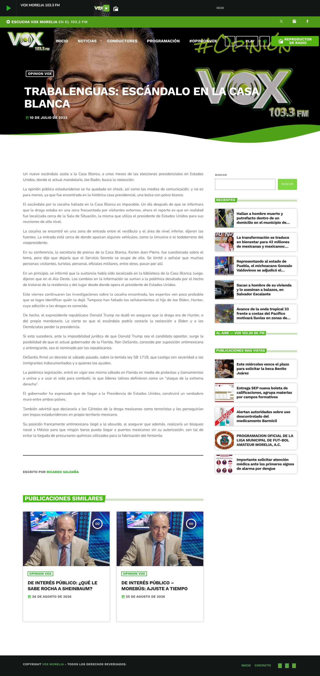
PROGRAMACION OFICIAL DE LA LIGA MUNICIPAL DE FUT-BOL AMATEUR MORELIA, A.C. (265, 440)
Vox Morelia (53, 664)
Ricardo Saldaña (63, 472)
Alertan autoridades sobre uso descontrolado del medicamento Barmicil (263, 416)
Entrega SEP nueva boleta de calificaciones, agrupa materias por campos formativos (264, 392)
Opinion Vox (40, 74)
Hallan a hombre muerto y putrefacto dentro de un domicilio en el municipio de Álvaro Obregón (261, 220)
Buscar (221, 175)
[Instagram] (294, 22)
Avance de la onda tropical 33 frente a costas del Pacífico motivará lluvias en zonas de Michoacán (263, 316)
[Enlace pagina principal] (28, 41)
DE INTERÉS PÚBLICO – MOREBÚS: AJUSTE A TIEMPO (154, 585)
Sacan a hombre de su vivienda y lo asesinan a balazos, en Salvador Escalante (264, 289)
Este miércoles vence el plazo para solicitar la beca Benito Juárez (263, 368)
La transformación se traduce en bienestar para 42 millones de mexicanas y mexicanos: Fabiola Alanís (263, 244)
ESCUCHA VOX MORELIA (47, 22)
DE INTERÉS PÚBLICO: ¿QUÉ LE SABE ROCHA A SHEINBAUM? (62, 585)
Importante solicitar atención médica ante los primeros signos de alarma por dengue (265, 464)
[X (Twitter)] (281, 22)
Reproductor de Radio (295, 41)
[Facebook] (307, 22)
